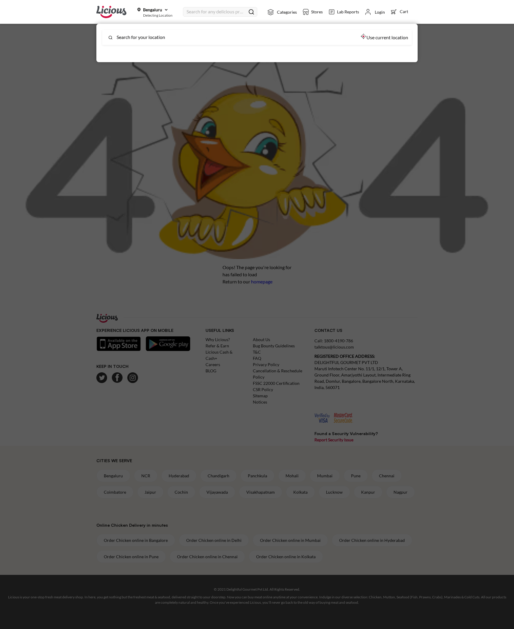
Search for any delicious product (216, 11)
